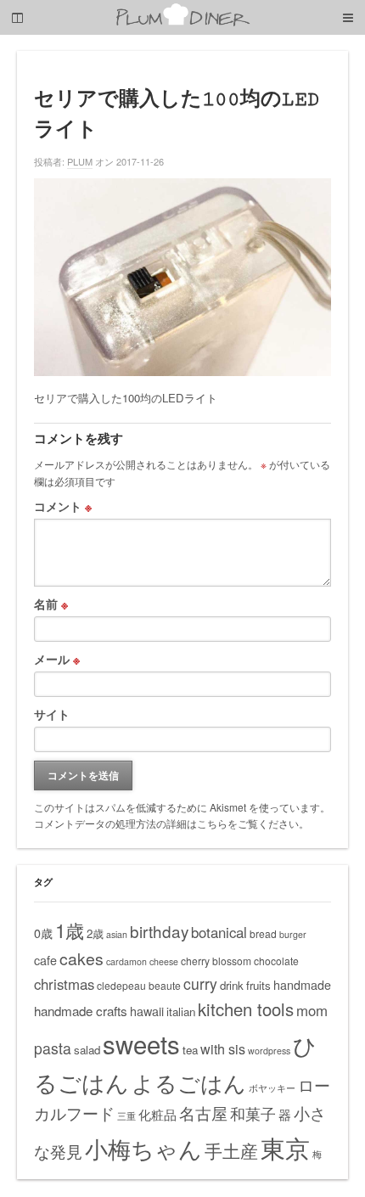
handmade (302, 984)
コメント (63, 505)
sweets (141, 1043)
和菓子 (253, 1113)
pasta (52, 1048)
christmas (64, 984)
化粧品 (157, 1114)
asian (116, 934)
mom (312, 1010)
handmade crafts (80, 1011)
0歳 (43, 932)
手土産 (231, 1150)
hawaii (147, 1011)
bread (263, 933)
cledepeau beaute (139, 985)
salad (87, 1050)
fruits (258, 985)
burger (292, 934)
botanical (219, 932)
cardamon (126, 961)
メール (57, 658)
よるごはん (189, 1082)
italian (180, 1011)
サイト (52, 713)
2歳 (95, 933)
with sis (222, 1048)
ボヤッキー (272, 1088)
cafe (45, 960)
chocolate (276, 960)
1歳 (69, 929)
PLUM (80, 161)
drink (232, 985)
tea (190, 1050)
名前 (51, 603)
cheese (163, 961)
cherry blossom (216, 960)
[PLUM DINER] (182, 22)
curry (200, 983)
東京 (285, 1147)
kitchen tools (246, 1009)
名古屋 (203, 1113)
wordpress (269, 1050)
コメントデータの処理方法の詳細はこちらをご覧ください (166, 823)
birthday (159, 930)
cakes (81, 958)
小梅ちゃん (143, 1148)
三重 (126, 1116)
